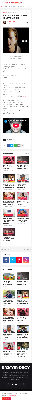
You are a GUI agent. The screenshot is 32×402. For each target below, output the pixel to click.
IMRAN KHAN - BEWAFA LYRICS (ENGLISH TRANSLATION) (22, 354)
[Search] (29, 2)
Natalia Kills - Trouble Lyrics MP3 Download (23, 203)
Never (24, 96)
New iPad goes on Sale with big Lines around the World (23, 336)
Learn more (12, 395)
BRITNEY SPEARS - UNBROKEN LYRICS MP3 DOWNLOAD (9, 185)
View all (26, 153)
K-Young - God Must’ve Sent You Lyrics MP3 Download (8, 221)
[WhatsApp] (15, 145)
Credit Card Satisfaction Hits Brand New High (14, 7)
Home (5, 12)
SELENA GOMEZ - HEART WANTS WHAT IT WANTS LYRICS (22, 168)
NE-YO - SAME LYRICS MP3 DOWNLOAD (21, 185)
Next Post (27, 249)
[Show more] (22, 145)
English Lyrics (12, 12)
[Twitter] (11, 145)
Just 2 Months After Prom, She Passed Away (8, 301)
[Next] (30, 7)
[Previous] (28, 7)
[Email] (18, 145)
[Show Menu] (2, 2)
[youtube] (16, 384)
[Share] (27, 22)
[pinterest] (23, 384)
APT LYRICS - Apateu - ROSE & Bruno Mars (8, 167)
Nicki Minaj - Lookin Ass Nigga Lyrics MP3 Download (23, 220)
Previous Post (6, 249)
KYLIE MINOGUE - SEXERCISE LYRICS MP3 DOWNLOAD (8, 203)
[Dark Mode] (26, 2)
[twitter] (12, 384)
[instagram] (19, 384)
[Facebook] (8, 145)
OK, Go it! (6, 399)
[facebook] (8, 384)
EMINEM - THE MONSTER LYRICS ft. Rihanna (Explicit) (8, 240)
